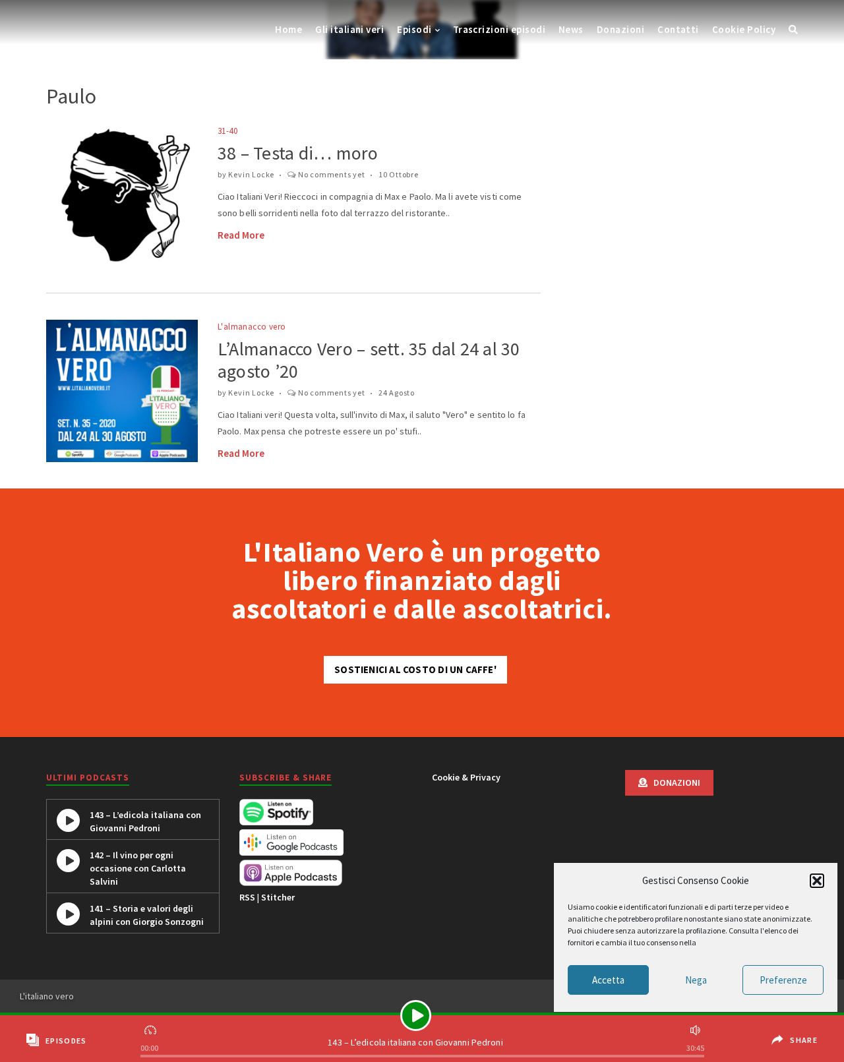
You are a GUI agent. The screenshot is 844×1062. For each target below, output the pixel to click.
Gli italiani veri (349, 29)
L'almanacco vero (252, 326)
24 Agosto (396, 393)
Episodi (414, 29)
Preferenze (783, 980)
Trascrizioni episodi (499, 29)
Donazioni (620, 29)
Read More (241, 235)
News (571, 29)
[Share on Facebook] (795, 1030)
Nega (696, 980)
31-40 (227, 130)
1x (151, 1028)
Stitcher (278, 897)
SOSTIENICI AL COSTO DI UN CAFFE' (415, 669)
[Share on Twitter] (797, 1050)
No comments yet (331, 174)
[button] (817, 880)
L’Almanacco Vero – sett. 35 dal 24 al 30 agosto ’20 (369, 360)
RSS (247, 897)
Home (288, 29)
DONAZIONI (674, 782)
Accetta (608, 980)
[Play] (415, 1015)
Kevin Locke (251, 174)
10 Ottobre (398, 174)
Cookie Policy (743, 29)
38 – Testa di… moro (298, 153)
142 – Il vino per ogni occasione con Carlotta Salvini (138, 868)
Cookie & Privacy (466, 777)
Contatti (678, 29)
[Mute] (693, 1028)
